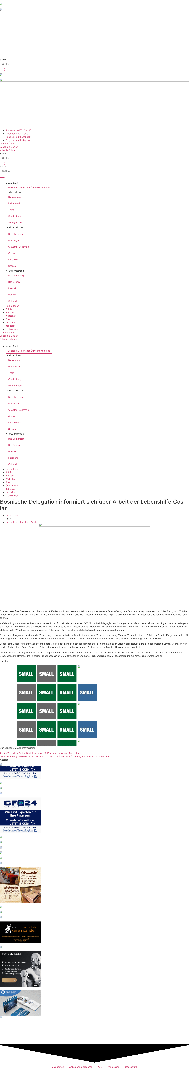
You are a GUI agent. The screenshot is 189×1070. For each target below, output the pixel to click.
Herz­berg (13, 294)
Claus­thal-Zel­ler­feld (18, 246)
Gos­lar (11, 253)
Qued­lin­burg (14, 216)
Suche (3, 60)
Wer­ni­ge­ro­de (15, 222)
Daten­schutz (131, 1066)
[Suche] (2, 69)
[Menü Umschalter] (2, 180)
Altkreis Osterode (15, 270)
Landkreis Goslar (14, 227)
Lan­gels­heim (14, 259)
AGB (100, 1066)
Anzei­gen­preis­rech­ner (80, 1066)
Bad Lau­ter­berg (16, 275)
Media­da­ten (57, 1066)
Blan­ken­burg (14, 197)
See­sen (12, 265)
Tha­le (11, 209)
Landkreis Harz (13, 192)
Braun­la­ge (13, 240)
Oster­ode (13, 301)
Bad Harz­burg (15, 234)
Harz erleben (12, 522)
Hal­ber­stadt (14, 203)
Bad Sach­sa (14, 282)
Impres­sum (113, 1066)
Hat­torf (12, 288)
